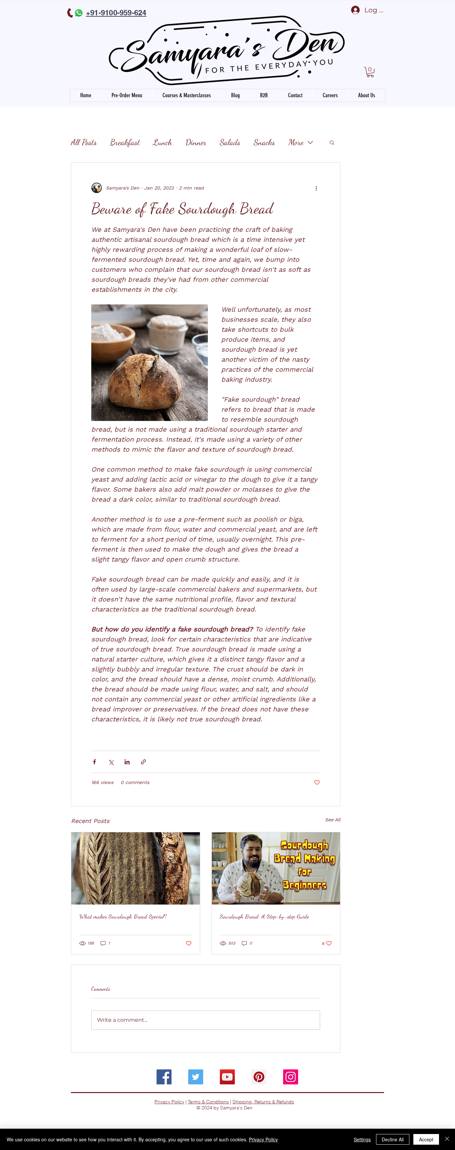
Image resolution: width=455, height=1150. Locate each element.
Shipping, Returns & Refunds (263, 1102)
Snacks (264, 142)
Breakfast (125, 142)
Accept (426, 1139)
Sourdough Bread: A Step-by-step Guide (264, 916)
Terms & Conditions (208, 1102)
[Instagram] (290, 1076)
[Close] (447, 1139)
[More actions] (316, 188)
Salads (230, 142)
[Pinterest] (258, 1076)
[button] (370, 72)
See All (332, 819)
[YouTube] (227, 1076)
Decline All (393, 1139)
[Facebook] (164, 1076)
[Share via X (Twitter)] (111, 762)
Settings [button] (362, 1139)
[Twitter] (195, 1076)
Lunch (162, 142)
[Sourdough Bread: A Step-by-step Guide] (276, 868)
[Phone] (70, 13)
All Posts (84, 142)
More (295, 142)
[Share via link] (143, 762)
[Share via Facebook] (94, 762)
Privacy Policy (169, 1102)
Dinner (196, 142)
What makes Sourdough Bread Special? (123, 916)
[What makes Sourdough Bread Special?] (135, 868)
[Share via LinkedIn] (127, 762)
